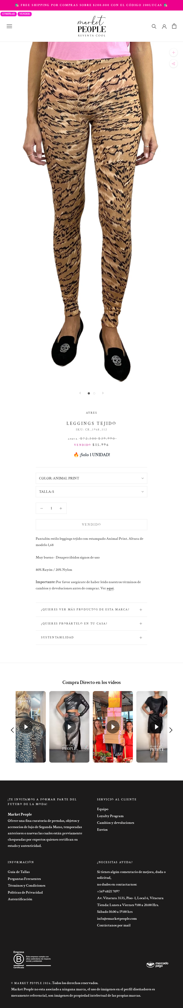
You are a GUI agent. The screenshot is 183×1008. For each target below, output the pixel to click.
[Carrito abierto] (174, 26)
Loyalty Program (110, 816)
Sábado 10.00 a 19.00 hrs (115, 911)
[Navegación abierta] (9, 26)
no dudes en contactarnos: (117, 884)
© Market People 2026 (31, 983)
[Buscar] (154, 26)
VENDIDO (91, 525)
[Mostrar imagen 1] (89, 393)
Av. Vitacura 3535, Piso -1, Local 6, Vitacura (130, 898)
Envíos (102, 829)
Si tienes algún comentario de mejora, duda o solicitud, (131, 874)
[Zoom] (173, 52)
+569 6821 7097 (108, 891)
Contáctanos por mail (114, 925)
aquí (110, 588)
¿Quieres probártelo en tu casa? (74, 624)
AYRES (91, 413)
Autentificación (20, 899)
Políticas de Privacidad (25, 892)
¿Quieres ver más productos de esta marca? (85, 610)
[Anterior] (80, 393)
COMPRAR (8, 14)
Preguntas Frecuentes (24, 878)
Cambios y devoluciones (115, 822)
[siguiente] (103, 393)
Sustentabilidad (57, 637)
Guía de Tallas (19, 871)
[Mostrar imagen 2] (94, 393)
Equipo (102, 809)
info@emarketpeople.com (117, 918)
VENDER (24, 14)
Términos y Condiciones (26, 885)
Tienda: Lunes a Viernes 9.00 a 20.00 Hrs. (128, 905)
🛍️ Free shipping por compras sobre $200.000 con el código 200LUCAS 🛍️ (91, 5)
